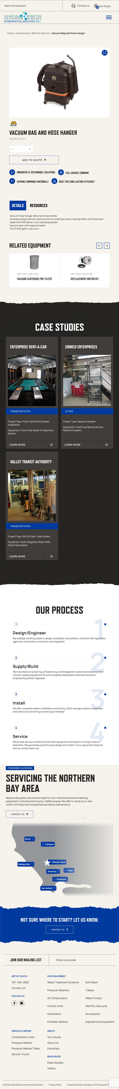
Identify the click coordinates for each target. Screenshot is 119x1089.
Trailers (89, 990)
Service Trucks (20, 1054)
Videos (51, 1068)
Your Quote (54, 1037)
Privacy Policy (55, 1084)
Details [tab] (18, 205)
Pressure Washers (58, 990)
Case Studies (55, 1062)
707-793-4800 (20, 982)
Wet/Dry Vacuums (96, 1006)
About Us (52, 1042)
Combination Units (23, 1037)
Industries (53, 1048)
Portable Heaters (57, 1021)
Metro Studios (84, 1084)
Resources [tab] (39, 205)
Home (10, 33)
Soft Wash (91, 982)
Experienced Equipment (100, 1021)
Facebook (14, 1003)
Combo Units (55, 1006)
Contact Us (57, 929)
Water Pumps (93, 998)
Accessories (23, 33)
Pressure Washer (22, 1042)
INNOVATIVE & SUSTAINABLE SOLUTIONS (36, 172)
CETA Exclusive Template (104, 1084)
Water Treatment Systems (63, 982)
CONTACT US (17, 814)
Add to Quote (32, 160)
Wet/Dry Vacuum (40, 33)
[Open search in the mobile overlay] (31, 5)
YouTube (21, 1003)
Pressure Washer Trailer (26, 1048)
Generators (54, 1014)
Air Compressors (57, 998)
